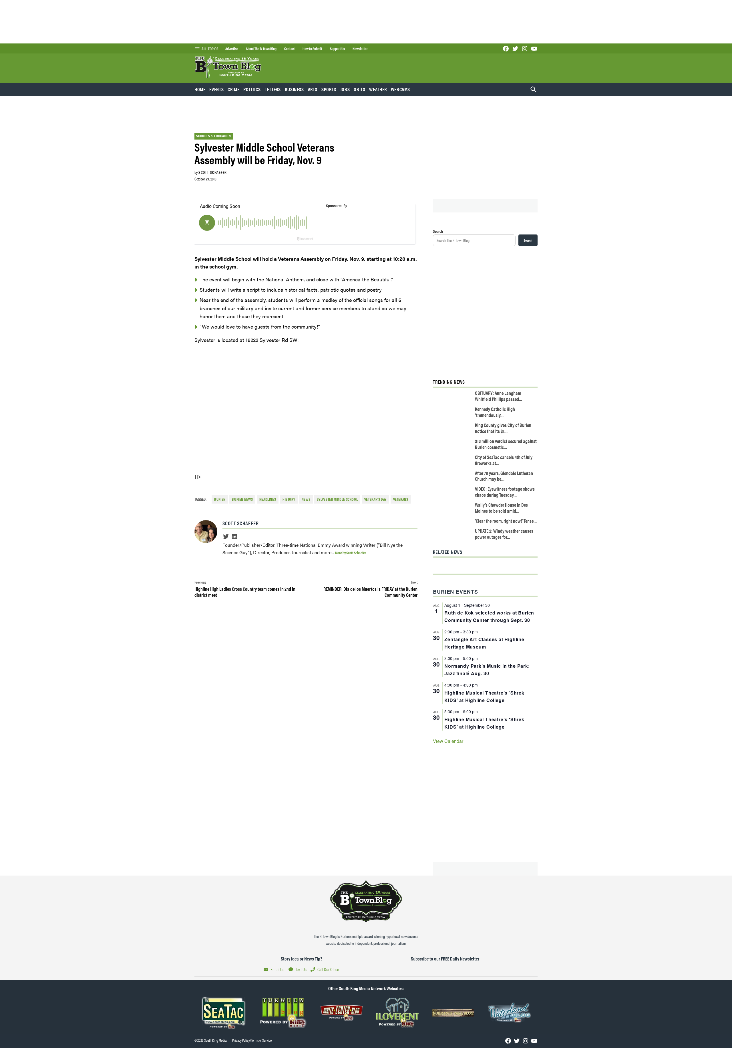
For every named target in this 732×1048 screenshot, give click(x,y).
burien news (242, 499)
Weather (378, 89)
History (289, 499)
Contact (289, 48)
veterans (400, 499)
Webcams (400, 89)
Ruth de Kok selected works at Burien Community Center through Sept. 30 (489, 616)
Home (200, 89)
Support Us (337, 48)
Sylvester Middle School (337, 499)
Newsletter (360, 48)
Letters (272, 89)
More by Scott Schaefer (350, 552)
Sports (328, 89)
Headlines (267, 499)
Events (216, 89)
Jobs (345, 89)
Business (294, 89)
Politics (251, 89)
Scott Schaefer (212, 172)
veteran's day (375, 499)
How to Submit (312, 48)
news (306, 499)
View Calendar (448, 741)
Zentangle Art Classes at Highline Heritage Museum (484, 643)
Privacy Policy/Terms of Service (252, 1040)
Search (438, 231)
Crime (233, 89)
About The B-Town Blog (261, 48)
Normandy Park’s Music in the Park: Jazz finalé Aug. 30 (487, 670)
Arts (313, 89)
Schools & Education (213, 135)
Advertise (231, 48)
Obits (359, 89)
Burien (220, 499)
